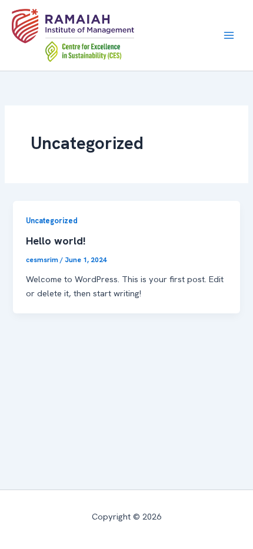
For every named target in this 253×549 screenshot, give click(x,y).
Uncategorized (52, 221)
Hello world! (56, 241)
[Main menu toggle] (229, 35)
